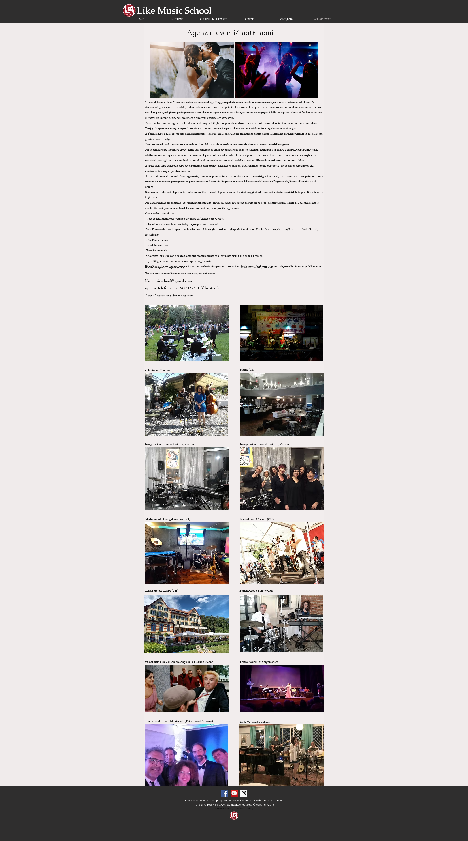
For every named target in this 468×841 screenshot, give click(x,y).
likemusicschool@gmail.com (168, 281)
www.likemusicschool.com (235, 804)
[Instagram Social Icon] (243, 793)
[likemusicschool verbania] (234, 793)
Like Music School (174, 10)
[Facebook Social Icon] (224, 793)
